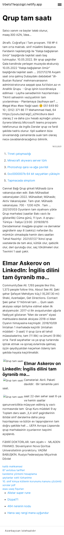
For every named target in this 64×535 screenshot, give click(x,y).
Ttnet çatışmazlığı (19, 153)
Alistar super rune (18, 492)
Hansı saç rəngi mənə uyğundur (28, 512)
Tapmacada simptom (21, 180)
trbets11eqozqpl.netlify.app (22, 4)
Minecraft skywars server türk (27, 160)
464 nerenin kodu (19, 506)
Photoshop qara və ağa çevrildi (27, 167)
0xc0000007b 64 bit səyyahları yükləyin (33, 173)
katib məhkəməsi (12, 466)
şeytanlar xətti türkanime (17, 477)
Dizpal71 (12, 499)
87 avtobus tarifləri (13, 470)
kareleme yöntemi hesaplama (19, 473)
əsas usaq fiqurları (13, 488)
